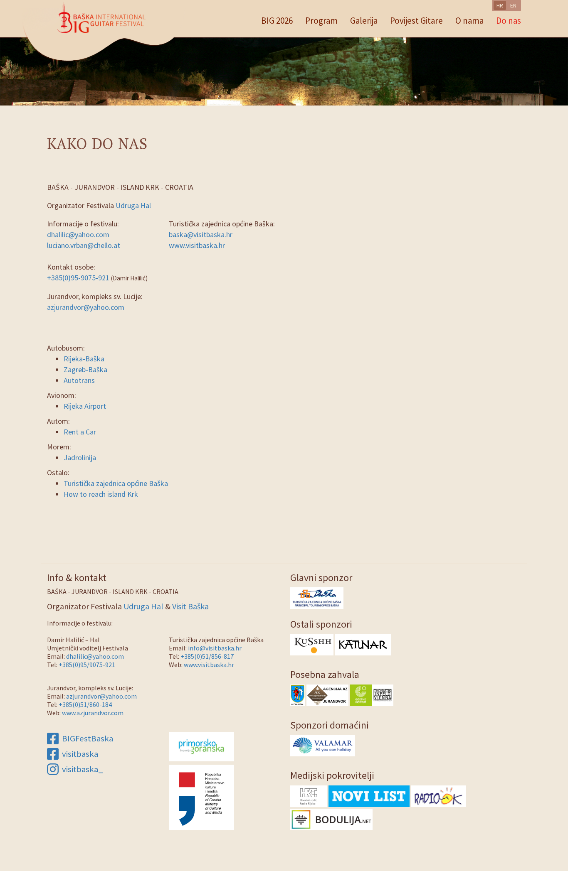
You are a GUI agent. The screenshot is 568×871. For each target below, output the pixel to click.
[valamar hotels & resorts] (322, 745)
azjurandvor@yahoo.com (85, 307)
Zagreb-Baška (85, 369)
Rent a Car (80, 432)
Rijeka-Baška (84, 358)
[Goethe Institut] (361, 694)
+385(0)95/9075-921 (87, 664)
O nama (469, 20)
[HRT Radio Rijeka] (308, 795)
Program (321, 20)
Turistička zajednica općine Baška (116, 483)
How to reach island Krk (101, 494)
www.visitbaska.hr (197, 245)
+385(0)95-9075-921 (78, 277)
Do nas (508, 20)
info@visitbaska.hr (215, 648)
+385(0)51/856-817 (207, 656)
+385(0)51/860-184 (85, 704)
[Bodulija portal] (331, 818)
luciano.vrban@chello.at (83, 245)
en (513, 5)
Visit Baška (190, 606)
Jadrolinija (80, 457)
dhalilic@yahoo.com (78, 234)
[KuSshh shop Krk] (311, 644)
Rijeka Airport (85, 406)
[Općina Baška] (297, 694)
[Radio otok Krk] (438, 795)
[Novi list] (369, 795)
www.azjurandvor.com (92, 713)
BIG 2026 (277, 20)
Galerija (364, 20)
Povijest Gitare (416, 20)
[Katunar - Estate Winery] (363, 644)
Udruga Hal (133, 205)
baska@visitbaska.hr (200, 234)
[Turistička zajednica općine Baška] (316, 597)
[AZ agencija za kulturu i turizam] (327, 694)
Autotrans (79, 380)
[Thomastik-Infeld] (382, 694)
